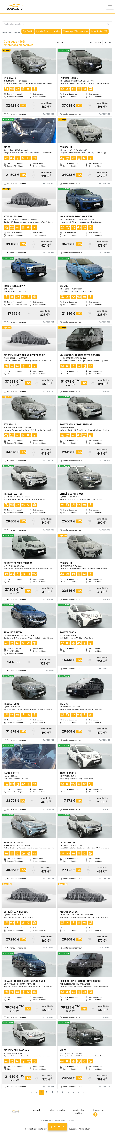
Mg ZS (57, 31)
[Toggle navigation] (110, 7)
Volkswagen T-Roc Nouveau (75, 31)
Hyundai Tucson (43, 31)
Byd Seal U (28, 31)
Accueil (36, 1110)
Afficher (97, 42)
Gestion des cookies (78, 1111)
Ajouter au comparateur (16, 114)
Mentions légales (57, 1110)
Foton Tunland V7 (99, 31)
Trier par (59, 42)
